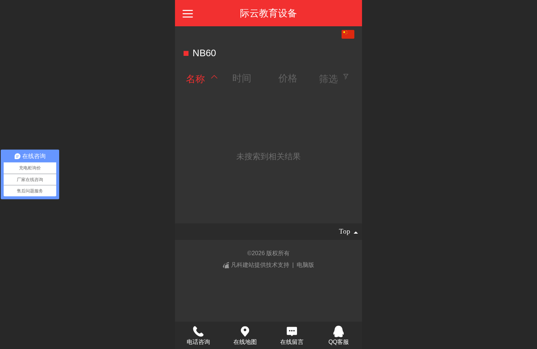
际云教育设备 (268, 13)
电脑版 (305, 265)
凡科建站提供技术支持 (260, 265)
